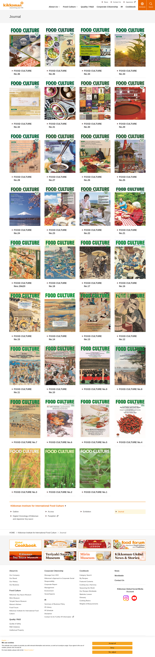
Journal (121, 512)
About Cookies (28, 650)
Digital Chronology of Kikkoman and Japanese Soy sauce (25, 517)
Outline (16, 512)
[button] (5, 640)
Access (51, 512)
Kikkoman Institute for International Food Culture (37, 506)
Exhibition (87, 512)
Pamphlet (52, 516)
